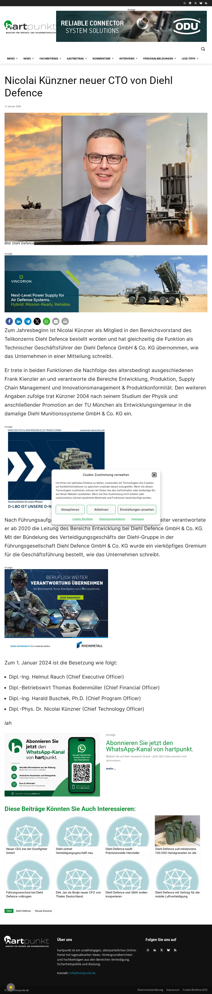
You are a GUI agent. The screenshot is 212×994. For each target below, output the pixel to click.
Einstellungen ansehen (137, 510)
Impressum (137, 518)
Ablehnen (101, 510)
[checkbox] (11, 987)
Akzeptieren (70, 510)
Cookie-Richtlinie (82, 518)
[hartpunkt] (28, 27)
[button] (154, 475)
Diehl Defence (23, 910)
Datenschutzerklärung (112, 518)
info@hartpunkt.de (82, 973)
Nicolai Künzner (43, 910)
